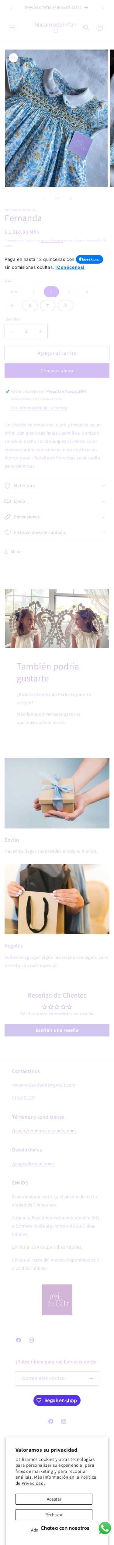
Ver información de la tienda (39, 407)
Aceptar (54, 1499)
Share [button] (16, 551)
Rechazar (54, 1514)
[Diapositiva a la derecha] (70, 198)
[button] (12, 27)
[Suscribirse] (91, 1378)
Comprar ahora (57, 370)
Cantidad (12, 319)
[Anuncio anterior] (11, 8)
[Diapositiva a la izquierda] (43, 198)
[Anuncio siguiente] (102, 8)
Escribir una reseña (57, 1030)
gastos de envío (52, 240)
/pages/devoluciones (33, 1163)
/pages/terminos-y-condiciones (44, 1130)
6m (17, 293)
